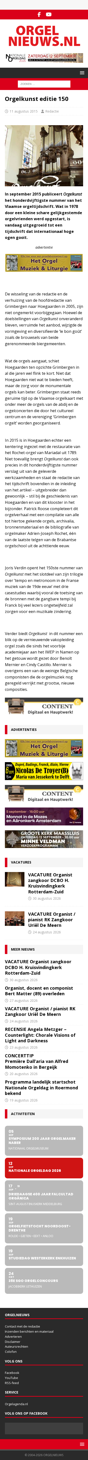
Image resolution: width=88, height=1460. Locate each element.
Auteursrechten (16, 1346)
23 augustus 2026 (24, 1047)
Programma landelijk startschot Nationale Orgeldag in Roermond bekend (41, 1087)
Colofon (11, 1351)
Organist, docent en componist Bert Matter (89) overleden (39, 990)
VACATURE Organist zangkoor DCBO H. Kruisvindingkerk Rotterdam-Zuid (50, 883)
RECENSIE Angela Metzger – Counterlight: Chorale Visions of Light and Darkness (40, 1035)
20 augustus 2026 (24, 1073)
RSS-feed (12, 1383)
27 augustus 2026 (24, 1000)
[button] (81, 72)
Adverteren (13, 1336)
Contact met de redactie (22, 1326)
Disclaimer (12, 1341)
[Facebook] (39, 14)
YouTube (11, 1378)
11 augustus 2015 (24, 111)
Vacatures (21, 862)
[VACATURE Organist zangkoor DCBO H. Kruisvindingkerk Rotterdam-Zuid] (14, 879)
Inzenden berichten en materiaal (29, 1331)
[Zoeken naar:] (44, 83)
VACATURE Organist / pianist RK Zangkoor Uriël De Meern (51, 919)
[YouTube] (48, 14)
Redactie (52, 111)
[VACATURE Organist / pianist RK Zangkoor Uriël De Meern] (14, 918)
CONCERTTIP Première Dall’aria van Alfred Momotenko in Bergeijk (36, 1061)
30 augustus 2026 (47, 898)
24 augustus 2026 (47, 932)
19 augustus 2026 (24, 1100)
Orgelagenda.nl (16, 1404)
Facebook (12, 1372)
